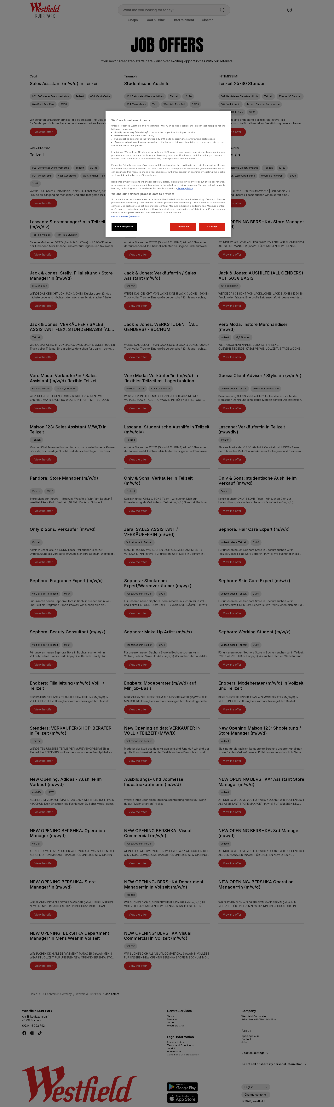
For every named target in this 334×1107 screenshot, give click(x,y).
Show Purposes (124, 226)
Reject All (183, 226)
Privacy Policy (185, 188)
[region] (168, 174)
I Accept (212, 226)
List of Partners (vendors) (125, 216)
